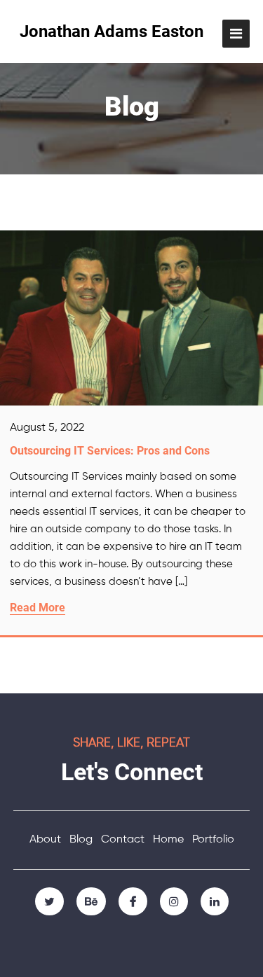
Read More (37, 607)
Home (168, 839)
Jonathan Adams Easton (111, 31)
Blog (81, 839)
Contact (122, 839)
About (45, 839)
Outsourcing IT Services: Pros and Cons (110, 450)
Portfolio (213, 839)
